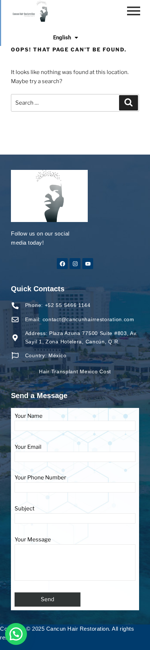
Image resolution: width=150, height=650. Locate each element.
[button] (16, 634)
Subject (25, 508)
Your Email (28, 447)
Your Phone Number (40, 477)
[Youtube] (87, 263)
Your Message (33, 539)
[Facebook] (62, 263)
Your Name (29, 416)
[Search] (128, 102)
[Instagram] (75, 263)
